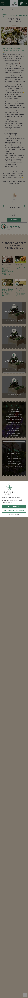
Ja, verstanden (14, 506)
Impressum (16, 514)
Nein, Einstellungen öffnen (14, 510)
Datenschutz (11, 514)
